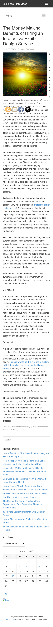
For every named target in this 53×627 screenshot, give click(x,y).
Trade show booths (40, 426)
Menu (9, 15)
